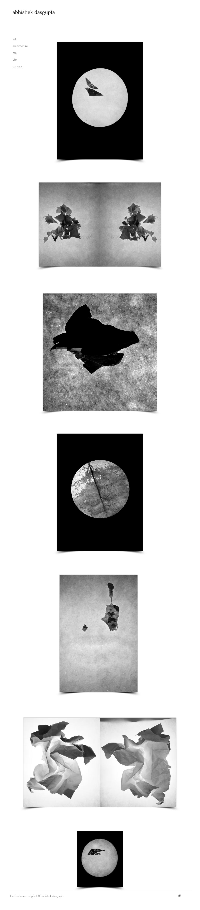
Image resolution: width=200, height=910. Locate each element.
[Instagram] (180, 896)
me (14, 53)
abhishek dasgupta (33, 12)
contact (17, 66)
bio (14, 59)
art (14, 39)
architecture (20, 46)
